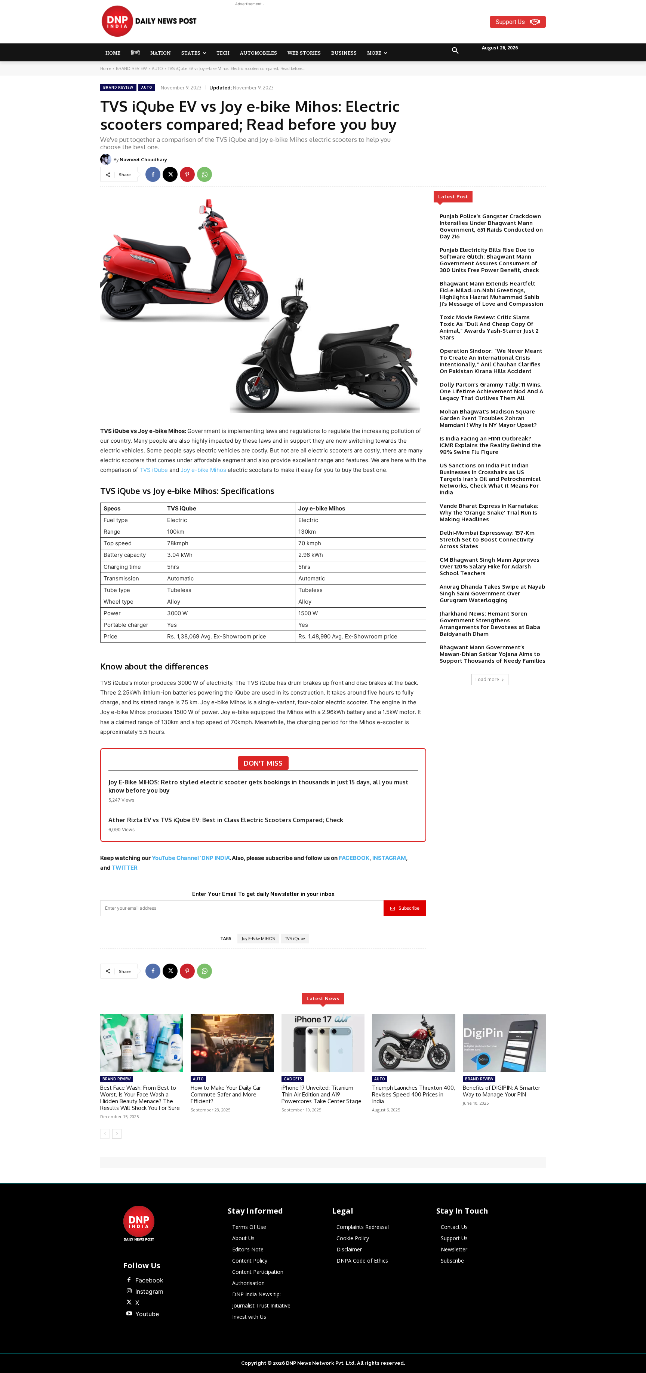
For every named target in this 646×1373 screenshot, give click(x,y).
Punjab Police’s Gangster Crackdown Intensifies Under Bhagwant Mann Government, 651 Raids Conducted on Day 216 (491, 226)
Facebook (149, 1280)
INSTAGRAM (389, 857)
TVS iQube (153, 469)
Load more (487, 679)
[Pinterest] (187, 174)
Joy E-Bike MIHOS (258, 938)
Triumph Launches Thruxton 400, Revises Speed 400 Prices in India (413, 1094)
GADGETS (293, 1078)
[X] (170, 174)
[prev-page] (105, 1134)
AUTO (157, 68)
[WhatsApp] (204, 174)
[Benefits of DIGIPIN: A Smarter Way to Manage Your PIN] (504, 1043)
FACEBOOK (354, 857)
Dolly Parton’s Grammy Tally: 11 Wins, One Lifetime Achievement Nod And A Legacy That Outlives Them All (491, 391)
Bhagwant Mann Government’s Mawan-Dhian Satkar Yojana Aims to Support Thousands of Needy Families (492, 654)
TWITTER (125, 867)
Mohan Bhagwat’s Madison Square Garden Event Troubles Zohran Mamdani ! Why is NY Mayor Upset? (488, 418)
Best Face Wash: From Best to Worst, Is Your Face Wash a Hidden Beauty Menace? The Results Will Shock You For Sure (140, 1097)
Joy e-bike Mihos (203, 469)
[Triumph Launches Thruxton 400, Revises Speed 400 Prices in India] (413, 1043)
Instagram (149, 1291)
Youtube (147, 1314)
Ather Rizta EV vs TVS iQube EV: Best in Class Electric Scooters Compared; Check (225, 820)
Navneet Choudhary (143, 159)
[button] (455, 50)
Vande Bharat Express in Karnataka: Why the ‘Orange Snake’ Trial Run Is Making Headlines (489, 512)
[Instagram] (129, 1291)
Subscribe (409, 908)
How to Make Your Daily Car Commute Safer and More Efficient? (226, 1094)
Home (105, 68)
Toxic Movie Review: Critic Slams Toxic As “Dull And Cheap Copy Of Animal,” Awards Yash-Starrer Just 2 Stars (489, 327)
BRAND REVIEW (131, 68)
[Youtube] (129, 1313)
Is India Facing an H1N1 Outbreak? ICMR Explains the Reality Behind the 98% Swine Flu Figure (490, 445)
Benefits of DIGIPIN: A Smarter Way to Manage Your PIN (501, 1091)
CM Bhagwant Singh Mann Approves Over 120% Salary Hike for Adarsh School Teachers (489, 566)
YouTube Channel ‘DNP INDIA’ (191, 857)
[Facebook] (152, 174)
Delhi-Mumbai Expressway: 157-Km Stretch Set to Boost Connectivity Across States (487, 539)
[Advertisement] (352, 25)
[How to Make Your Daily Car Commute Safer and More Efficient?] (232, 1043)
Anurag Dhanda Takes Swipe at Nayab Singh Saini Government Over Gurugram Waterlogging (492, 593)
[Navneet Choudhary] (107, 159)
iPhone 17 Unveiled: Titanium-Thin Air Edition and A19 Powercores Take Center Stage (322, 1094)
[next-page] (116, 1134)
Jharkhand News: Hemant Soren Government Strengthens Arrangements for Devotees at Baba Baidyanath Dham (490, 623)
